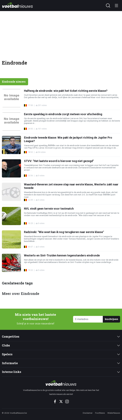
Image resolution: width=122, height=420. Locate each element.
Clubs (6, 345)
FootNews (100, 413)
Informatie (10, 363)
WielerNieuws (113, 413)
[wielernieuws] (61, 383)
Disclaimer (88, 413)
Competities (10, 336)
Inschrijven (111, 319)
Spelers (7, 354)
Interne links (11, 372)
